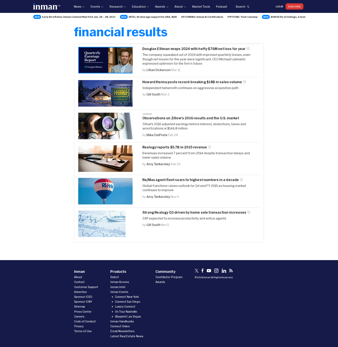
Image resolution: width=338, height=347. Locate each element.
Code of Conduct (85, 321)
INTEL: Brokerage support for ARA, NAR (153, 16)
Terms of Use (83, 331)
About (178, 6)
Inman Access (119, 282)
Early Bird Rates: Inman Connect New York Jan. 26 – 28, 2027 (79, 16)
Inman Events (119, 291)
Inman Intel (117, 287)
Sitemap (79, 306)
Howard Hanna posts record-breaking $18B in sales (192, 82)
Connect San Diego (127, 301)
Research (116, 6)
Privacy (79, 326)
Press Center (83, 311)
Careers (79, 316)
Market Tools (201, 6)
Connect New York (127, 296)
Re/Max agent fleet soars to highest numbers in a (190, 180)
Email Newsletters (122, 331)
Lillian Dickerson (159, 70)
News (77, 6)
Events (95, 6)
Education (139, 6)
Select (114, 277)
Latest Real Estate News (126, 336)
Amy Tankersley (158, 164)
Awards (160, 6)
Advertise (80, 291)
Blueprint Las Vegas (128, 316)
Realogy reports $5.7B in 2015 (174, 147)
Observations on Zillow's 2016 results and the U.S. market (190, 118)
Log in (279, 6)
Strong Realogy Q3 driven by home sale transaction (194, 212)
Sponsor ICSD (83, 296)
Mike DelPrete (157, 135)
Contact (79, 282)
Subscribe (294, 6)
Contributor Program (169, 277)
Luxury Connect (125, 306)
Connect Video (120, 326)
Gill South (153, 94)
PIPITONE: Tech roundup (242, 16)
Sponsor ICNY (83, 301)
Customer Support (86, 287)
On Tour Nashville (126, 311)
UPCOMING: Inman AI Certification (202, 16)
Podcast (221, 6)
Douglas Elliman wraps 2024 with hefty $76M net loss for (193, 49)
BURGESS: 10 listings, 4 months (290, 16)
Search (240, 6)
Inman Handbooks (122, 321)
